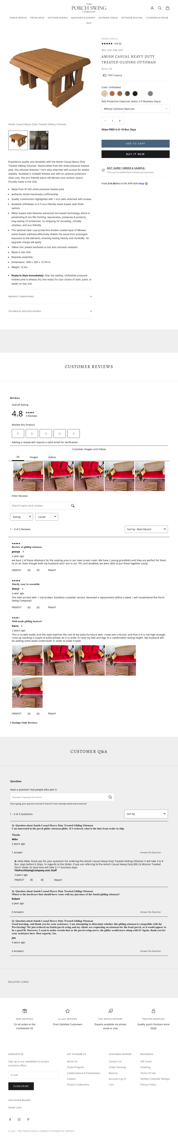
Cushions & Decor (157, 17)
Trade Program (75, 1067)
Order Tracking (117, 1067)
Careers (71, 1078)
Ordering (145, 1067)
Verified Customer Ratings (155, 1078)
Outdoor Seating (132, 17)
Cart (111, 1084)
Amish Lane (14, 1107)
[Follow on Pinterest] (28, 1119)
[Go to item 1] (18, 140)
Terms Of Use (148, 1073)
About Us (72, 1061)
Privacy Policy (148, 1084)
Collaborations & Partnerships (83, 1073)
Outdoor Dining (58, 17)
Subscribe (21, 1086)
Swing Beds (37, 17)
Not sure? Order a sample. (126, 168)
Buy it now (135, 154)
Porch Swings (18, 17)
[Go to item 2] (39, 140)
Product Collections (78, 1084)
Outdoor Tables (108, 17)
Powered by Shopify (62, 1131)
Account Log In (117, 1078)
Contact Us (115, 1061)
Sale (89, 23)
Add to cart (135, 143)
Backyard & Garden (83, 17)
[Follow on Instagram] (19, 1119)
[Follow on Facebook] (10, 1119)
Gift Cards (146, 1061)
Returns (113, 1073)
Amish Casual (110, 38)
